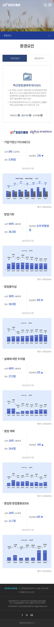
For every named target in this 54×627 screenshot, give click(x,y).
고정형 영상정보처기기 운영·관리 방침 (34, 588)
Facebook (22, 615)
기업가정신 (14, 58)
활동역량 (24, 115)
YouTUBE (32, 615)
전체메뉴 (49, 5)
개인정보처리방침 (10, 588)
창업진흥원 (11, 5)
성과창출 (36, 115)
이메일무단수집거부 (27, 592)
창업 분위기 (39, 58)
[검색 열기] (45, 5)
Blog (27, 615)
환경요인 (7, 35)
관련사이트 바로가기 (26, 623)
